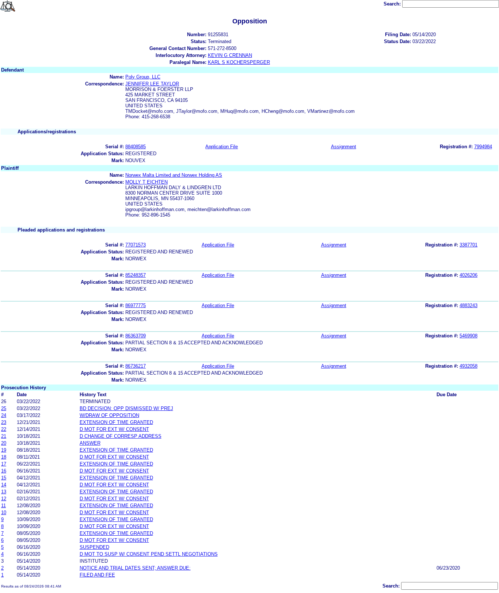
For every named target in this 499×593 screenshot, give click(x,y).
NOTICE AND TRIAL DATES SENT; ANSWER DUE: (135, 568)
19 (3, 450)
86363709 (135, 335)
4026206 (468, 275)
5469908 (468, 335)
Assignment (343, 146)
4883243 (468, 305)
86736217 (135, 366)
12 (3, 498)
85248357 (135, 275)
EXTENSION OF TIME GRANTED (116, 422)
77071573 (135, 245)
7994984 (483, 146)
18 (3, 457)
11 (3, 505)
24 (3, 415)
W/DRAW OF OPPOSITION (109, 415)
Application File (221, 146)
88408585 (135, 146)
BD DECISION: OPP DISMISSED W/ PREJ (126, 408)
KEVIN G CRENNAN (230, 55)
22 (3, 429)
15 (3, 478)
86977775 (135, 305)
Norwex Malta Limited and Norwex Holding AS (173, 175)
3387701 (468, 245)
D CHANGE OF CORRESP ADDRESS (120, 436)
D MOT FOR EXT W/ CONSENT (114, 429)
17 (3, 464)
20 (3, 443)
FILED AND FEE (97, 575)
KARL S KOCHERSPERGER (239, 62)
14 (3, 484)
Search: (393, 4)
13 (3, 491)
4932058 (468, 366)
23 (3, 422)
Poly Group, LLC (142, 77)
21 (3, 436)
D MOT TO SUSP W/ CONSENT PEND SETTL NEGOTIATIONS (149, 554)
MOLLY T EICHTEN (146, 182)
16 (3, 471)
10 (3, 512)
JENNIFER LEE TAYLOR (152, 84)
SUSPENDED (94, 547)
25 (3, 408)
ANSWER (90, 443)
